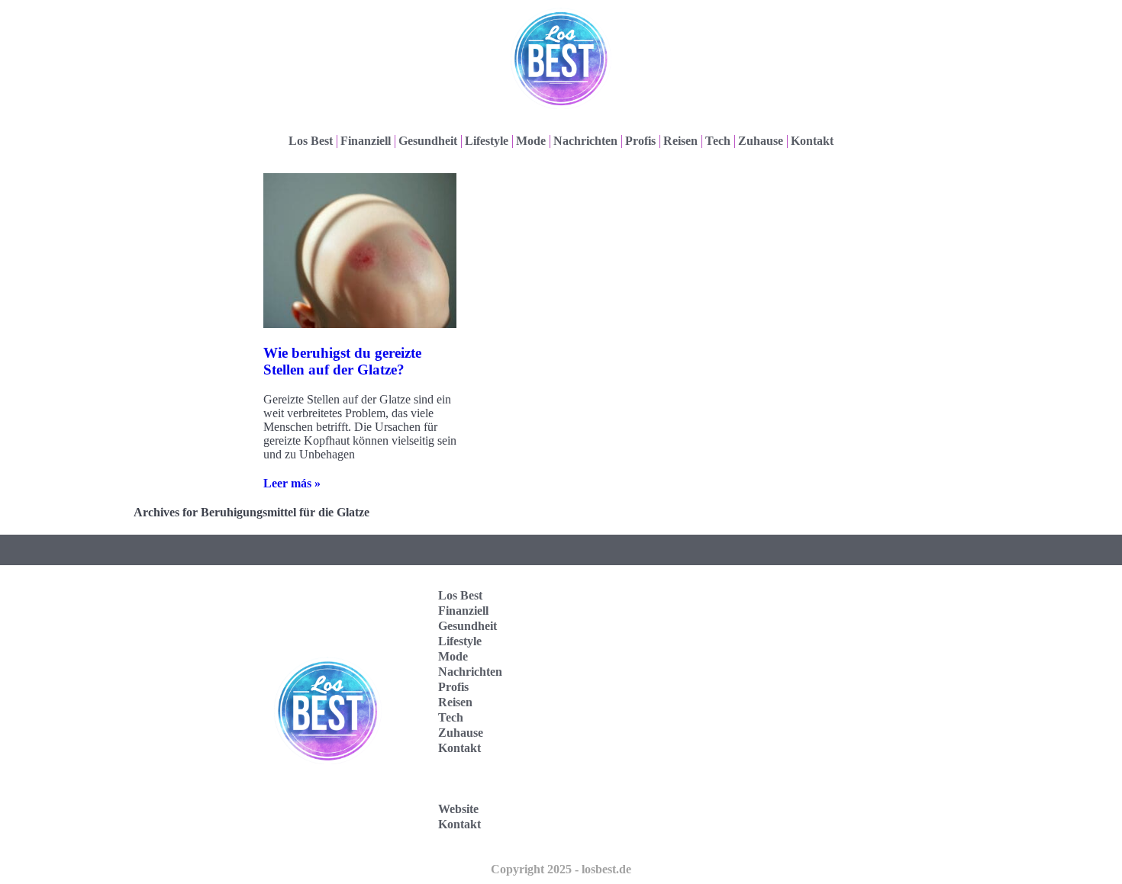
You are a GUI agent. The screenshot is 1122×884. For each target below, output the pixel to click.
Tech (717, 140)
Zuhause (760, 140)
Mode (531, 140)
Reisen (680, 140)
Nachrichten (585, 140)
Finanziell (365, 140)
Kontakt (812, 140)
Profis (640, 140)
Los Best (311, 140)
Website (458, 808)
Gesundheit (427, 140)
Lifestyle (486, 140)
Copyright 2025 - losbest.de (561, 869)
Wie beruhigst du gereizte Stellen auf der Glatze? (342, 361)
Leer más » (292, 483)
